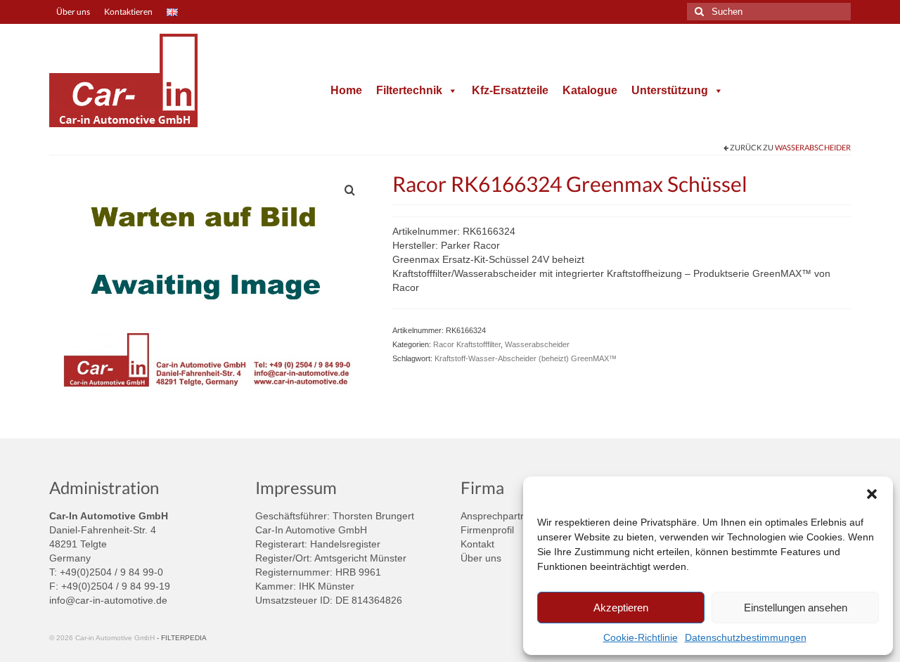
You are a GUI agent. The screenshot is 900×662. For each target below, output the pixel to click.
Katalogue (589, 90)
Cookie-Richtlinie (640, 637)
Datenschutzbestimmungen (745, 637)
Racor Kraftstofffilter (467, 344)
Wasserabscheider (813, 147)
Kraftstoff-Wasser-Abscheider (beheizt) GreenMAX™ (526, 358)
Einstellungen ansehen (795, 608)
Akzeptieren (620, 608)
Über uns (481, 558)
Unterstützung (669, 90)
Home (346, 90)
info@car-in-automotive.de (108, 600)
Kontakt (477, 544)
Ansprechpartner (498, 515)
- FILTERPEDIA (182, 638)
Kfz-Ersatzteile (510, 90)
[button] (872, 494)
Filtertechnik (409, 90)
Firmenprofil (487, 530)
